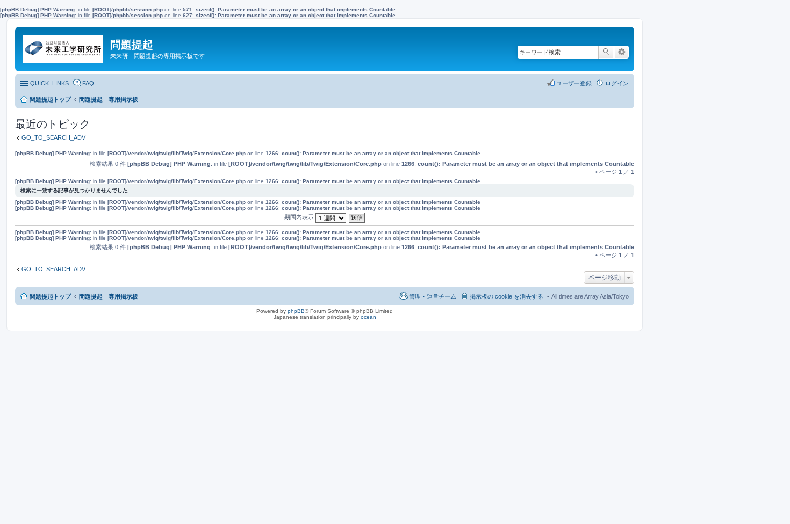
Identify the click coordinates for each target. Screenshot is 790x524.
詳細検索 (621, 52)
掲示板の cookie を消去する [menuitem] (506, 296)
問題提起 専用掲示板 (108, 296)
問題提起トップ (50, 296)
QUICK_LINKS (49, 83)
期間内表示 (299, 217)
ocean (368, 317)
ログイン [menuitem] (617, 83)
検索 (606, 52)
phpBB (296, 311)
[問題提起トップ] (64, 46)
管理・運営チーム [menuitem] (432, 296)
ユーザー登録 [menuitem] (574, 83)
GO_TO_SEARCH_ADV (53, 137)
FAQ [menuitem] (88, 83)
